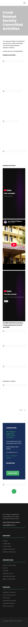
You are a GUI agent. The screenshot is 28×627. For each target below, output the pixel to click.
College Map (6, 544)
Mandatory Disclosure (9, 552)
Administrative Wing (9, 576)
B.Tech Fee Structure (9, 595)
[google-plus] (9, 466)
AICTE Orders (7, 546)
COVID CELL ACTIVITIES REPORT (13, 51)
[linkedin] (12, 466)
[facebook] (6, 466)
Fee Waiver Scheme (9, 603)
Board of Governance (9, 565)
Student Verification (9, 549)
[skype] (15, 466)
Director (5, 568)
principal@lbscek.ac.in (9, 525)
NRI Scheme (6, 598)
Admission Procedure (9, 592)
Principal (5, 571)
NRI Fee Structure (8, 606)
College (5, 541)
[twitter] (17, 466)
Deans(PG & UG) (8, 573)
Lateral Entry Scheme (9, 601)
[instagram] (20, 466)
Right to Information (9, 579)
